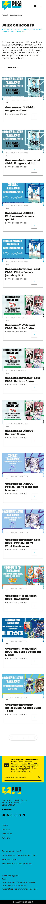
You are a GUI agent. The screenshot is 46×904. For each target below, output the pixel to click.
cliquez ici (28, 771)
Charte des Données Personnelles (18, 882)
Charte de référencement (14, 885)
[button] (13, 67)
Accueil (5, 15)
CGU (4, 879)
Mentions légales (10, 875)
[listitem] (4, 815)
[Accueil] (12, 5)
